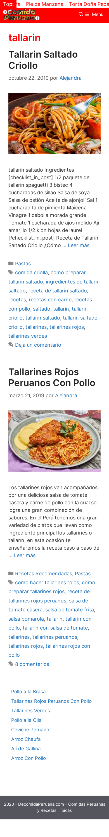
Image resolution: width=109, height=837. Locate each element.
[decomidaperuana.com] (21, 14)
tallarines (36, 327)
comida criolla (31, 272)
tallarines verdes (27, 336)
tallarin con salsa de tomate (55, 628)
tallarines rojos (66, 327)
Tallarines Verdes (30, 710)
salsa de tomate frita (69, 610)
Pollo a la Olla (26, 720)
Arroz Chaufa (26, 739)
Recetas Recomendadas (43, 573)
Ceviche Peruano (30, 729)
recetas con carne (50, 299)
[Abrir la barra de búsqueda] (81, 14)
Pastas (23, 263)
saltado (41, 309)
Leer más (78, 245)
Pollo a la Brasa (28, 691)
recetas (17, 299)
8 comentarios (32, 664)
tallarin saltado (42, 318)
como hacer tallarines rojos (47, 582)
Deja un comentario (38, 345)
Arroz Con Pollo (28, 758)
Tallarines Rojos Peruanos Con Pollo (51, 377)
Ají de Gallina (26, 748)
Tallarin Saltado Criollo (43, 60)
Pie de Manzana (38, 4)
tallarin (61, 309)
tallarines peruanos (54, 637)
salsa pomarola (26, 619)
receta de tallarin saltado (58, 291)
